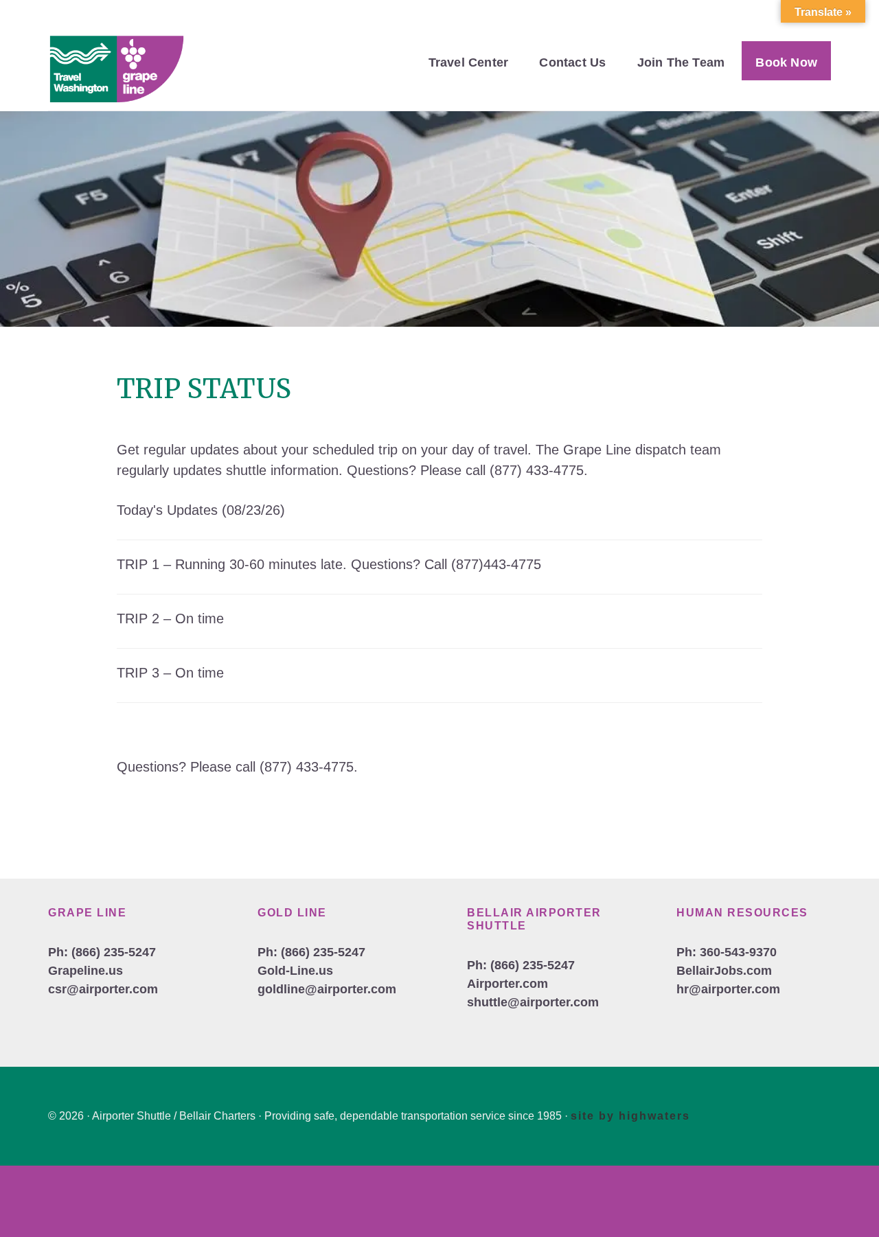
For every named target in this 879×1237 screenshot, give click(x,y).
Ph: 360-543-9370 (726, 952)
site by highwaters (630, 1116)
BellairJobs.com (724, 971)
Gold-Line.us (295, 971)
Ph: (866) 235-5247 (102, 952)
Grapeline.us (85, 971)
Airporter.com (507, 984)
